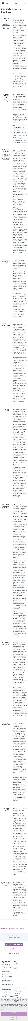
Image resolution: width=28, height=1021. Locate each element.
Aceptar (14, 1012)
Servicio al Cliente (14, 953)
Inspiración (16, 966)
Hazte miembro (17, 997)
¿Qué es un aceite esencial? (8, 991)
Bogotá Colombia (5, 971)
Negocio (16, 965)
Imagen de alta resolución (17, 928)
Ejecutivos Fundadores (19, 989)
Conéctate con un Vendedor (14, 944)
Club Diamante (17, 993)
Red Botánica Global (6, 993)
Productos (16, 963)
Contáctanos (14, 949)
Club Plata (16, 995)
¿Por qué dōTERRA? (6, 994)
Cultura (15, 968)
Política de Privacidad (14, 1019)
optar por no (14, 1015)
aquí (9, 1009)
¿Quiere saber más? (14, 1017)
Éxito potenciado (17, 991)
